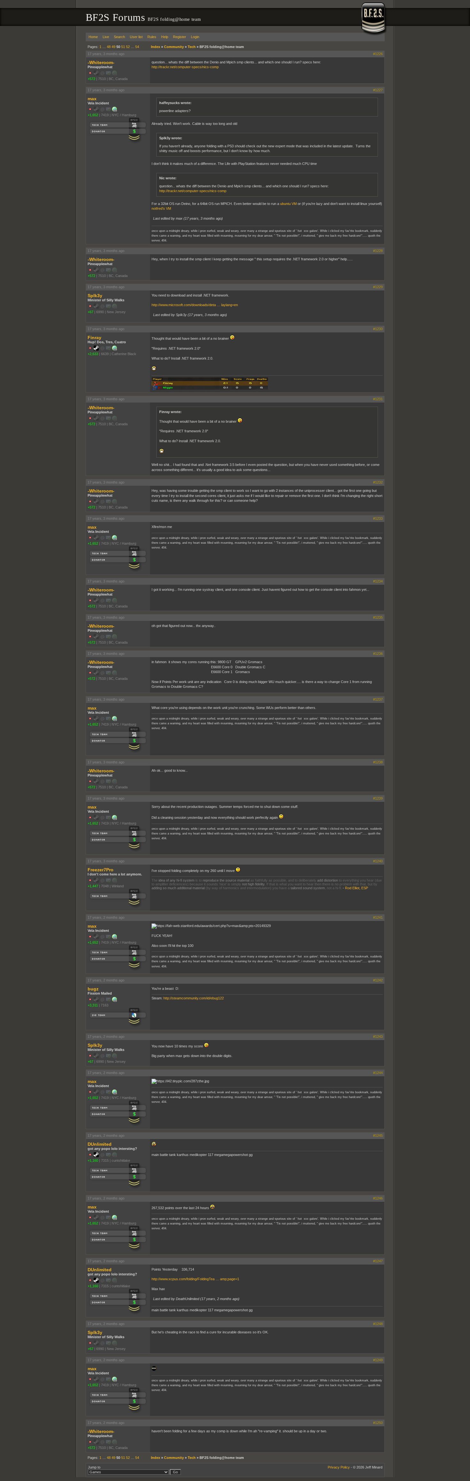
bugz (93, 988)
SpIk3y (95, 295)
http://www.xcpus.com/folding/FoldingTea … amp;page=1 (195, 1279)
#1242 (378, 980)
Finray (94, 337)
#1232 (378, 482)
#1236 (378, 653)
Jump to (94, 1467)
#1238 (378, 762)
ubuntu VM (288, 204)
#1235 (378, 617)
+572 (91, 79)
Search (119, 37)
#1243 (378, 1036)
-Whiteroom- (101, 62)
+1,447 (93, 886)
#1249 (378, 1360)
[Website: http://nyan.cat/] (114, 110)
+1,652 (93, 115)
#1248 (378, 1324)
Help (164, 37)
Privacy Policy (339, 1467)
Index (155, 47)
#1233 (378, 518)
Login (195, 37)
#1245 (378, 1135)
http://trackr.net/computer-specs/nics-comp (185, 67)
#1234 (378, 581)
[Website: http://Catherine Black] (114, 349)
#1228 (378, 251)
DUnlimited (100, 1144)
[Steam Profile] (96, 349)
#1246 (378, 1198)
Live (106, 37)
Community (174, 47)
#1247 (378, 1261)
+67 (90, 312)
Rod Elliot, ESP (356, 888)
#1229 (378, 287)
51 (123, 47)
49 (113, 47)
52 (128, 47)
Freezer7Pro (101, 869)
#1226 (378, 54)
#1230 (378, 329)
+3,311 (93, 1005)
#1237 (378, 699)
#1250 (378, 1423)
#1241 (378, 917)
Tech (192, 47)
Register (179, 37)
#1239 (378, 798)
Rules (151, 37)
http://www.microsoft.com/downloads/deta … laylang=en (195, 305)
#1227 (378, 90)
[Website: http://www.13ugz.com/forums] (114, 1001)
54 (137, 47)
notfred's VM (161, 208)
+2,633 (93, 354)
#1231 (378, 399)
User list (136, 37)
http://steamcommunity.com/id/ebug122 (193, 998)
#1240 (378, 861)
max (92, 98)
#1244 (378, 1073)
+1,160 (93, 1160)
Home (93, 37)
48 (109, 47)
